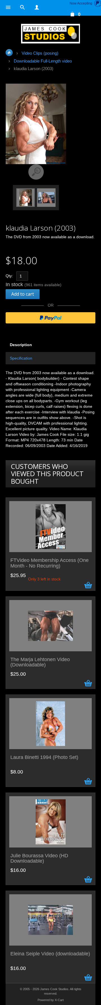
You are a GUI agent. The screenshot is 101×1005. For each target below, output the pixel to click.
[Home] (50, 33)
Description (21, 344)
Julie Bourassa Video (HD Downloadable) (39, 858)
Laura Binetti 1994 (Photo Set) (44, 757)
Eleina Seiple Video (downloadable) (50, 954)
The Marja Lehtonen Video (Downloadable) (40, 662)
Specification (21, 358)
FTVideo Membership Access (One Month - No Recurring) (49, 563)
